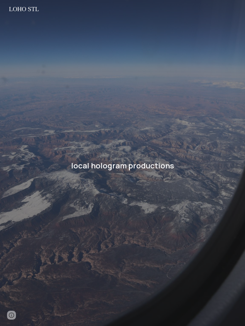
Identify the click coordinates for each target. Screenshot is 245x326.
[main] (122, 163)
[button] (11, 315)
